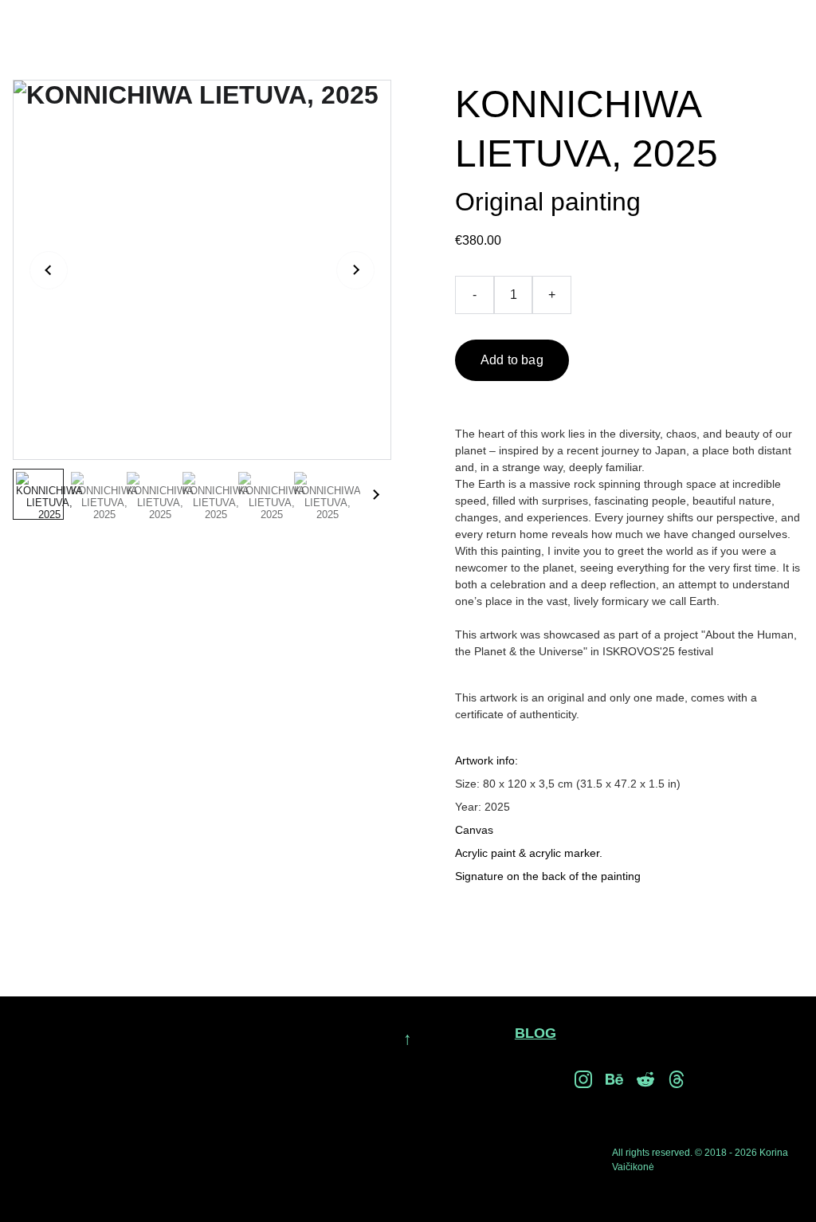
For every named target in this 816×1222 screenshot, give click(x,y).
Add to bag (512, 360)
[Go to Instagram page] (583, 1079)
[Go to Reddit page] (645, 1079)
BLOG (535, 1033)
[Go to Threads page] (676, 1079)
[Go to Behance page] (614, 1079)
